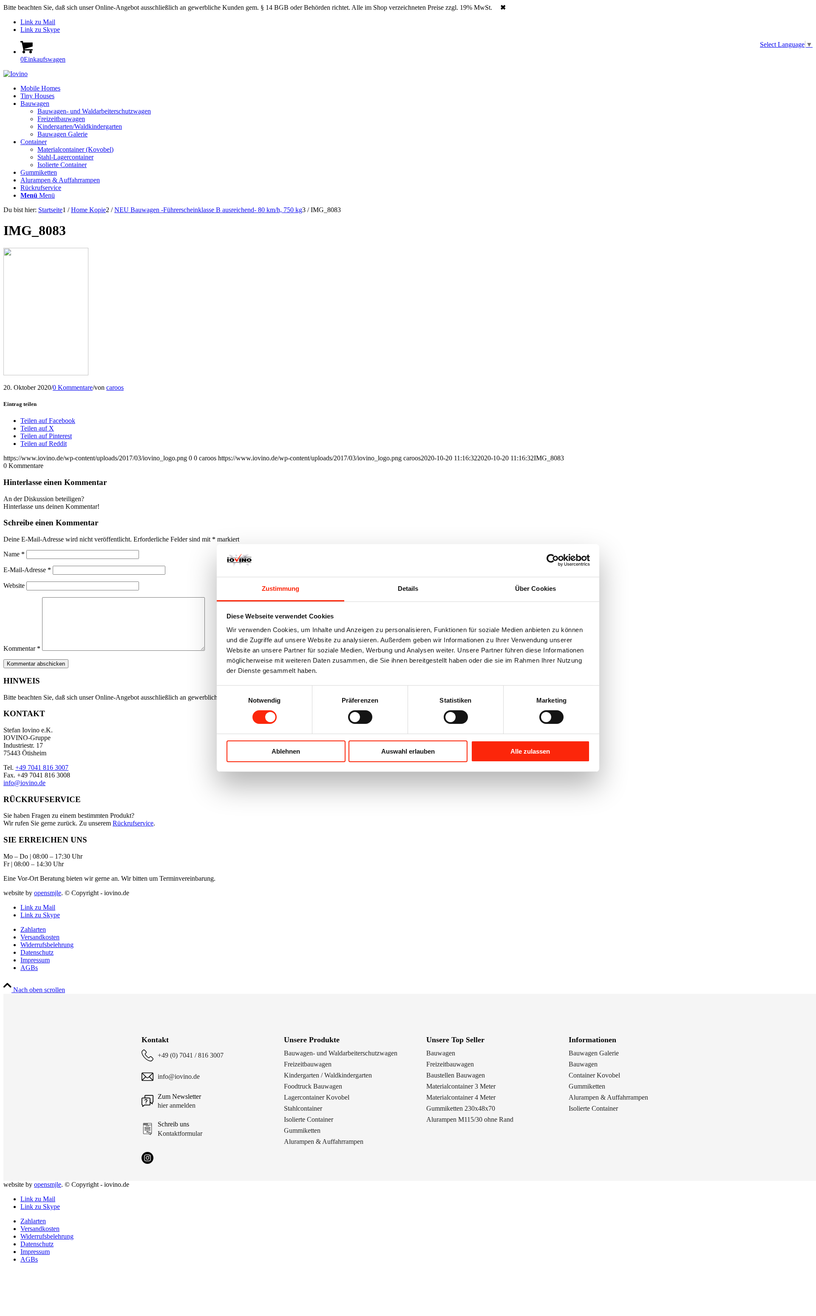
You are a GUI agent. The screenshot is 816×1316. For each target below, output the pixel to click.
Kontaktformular (180, 1133)
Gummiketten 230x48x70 (460, 1108)
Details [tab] (408, 588)
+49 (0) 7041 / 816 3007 (191, 1055)
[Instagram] (147, 1158)
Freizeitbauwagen (308, 1064)
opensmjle (47, 892)
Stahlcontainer (303, 1108)
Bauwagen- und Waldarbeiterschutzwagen (340, 1053)
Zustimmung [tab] (281, 588)
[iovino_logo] (15, 73)
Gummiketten (302, 1130)
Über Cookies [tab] (535, 588)
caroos (115, 387)
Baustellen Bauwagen (455, 1075)
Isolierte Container (308, 1119)
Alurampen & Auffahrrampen (323, 1141)
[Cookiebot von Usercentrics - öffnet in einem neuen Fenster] (553, 560)
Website (14, 585)
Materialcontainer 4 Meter (461, 1097)
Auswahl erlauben (408, 751)
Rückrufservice (133, 823)
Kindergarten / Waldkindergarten (328, 1075)
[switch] (360, 717)
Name (14, 554)
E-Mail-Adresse (27, 569)
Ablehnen (286, 751)
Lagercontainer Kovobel (316, 1097)
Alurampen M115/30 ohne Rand (469, 1119)
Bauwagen (440, 1053)
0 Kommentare (73, 387)
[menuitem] (416, 88)
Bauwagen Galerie (594, 1053)
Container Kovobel (594, 1075)
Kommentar (21, 648)
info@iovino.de (24, 782)
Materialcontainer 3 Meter (461, 1086)
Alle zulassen (530, 751)
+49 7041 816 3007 (41, 767)
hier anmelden (177, 1105)
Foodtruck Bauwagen (313, 1086)
